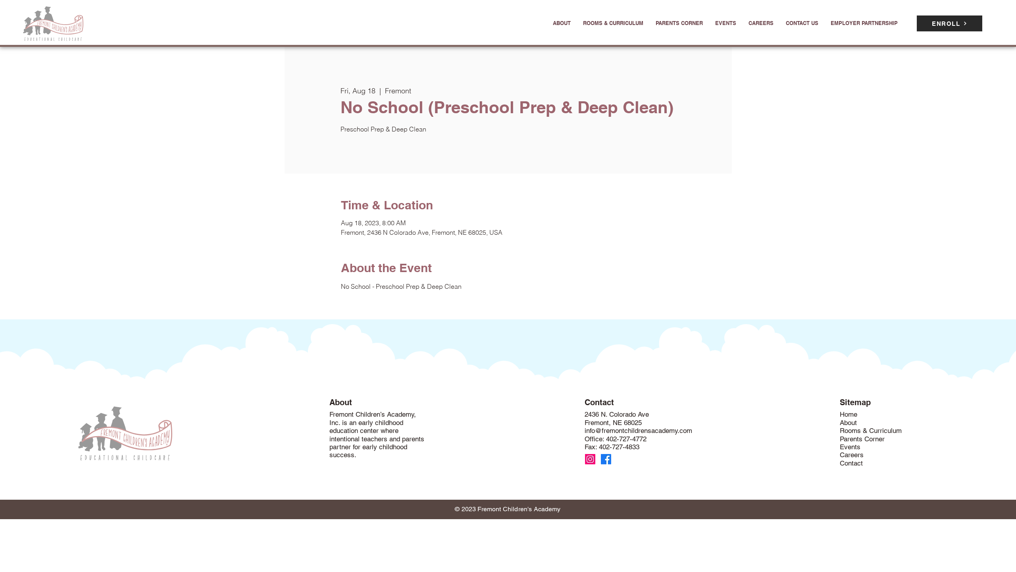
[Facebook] (606, 459)
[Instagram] (590, 459)
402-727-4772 (626, 439)
